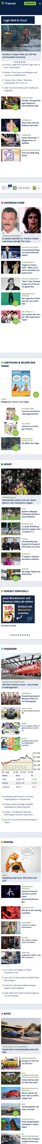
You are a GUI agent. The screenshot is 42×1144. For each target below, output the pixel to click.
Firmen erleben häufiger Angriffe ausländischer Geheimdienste (18, 805)
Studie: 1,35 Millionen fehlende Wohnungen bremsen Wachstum (18, 813)
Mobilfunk (30, 3)
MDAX (5, 783)
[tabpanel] (21, 43)
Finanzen (10, 648)
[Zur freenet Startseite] (8, 3)
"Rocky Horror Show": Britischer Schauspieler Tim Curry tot (18, 81)
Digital (9, 842)
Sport (8, 464)
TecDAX (5, 787)
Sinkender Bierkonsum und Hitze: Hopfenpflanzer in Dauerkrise (19, 798)
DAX (4, 779)
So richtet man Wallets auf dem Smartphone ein (17, 971)
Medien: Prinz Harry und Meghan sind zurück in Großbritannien (20, 73)
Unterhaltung (14, 202)
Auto (7, 1013)
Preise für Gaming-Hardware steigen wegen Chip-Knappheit (20, 986)
